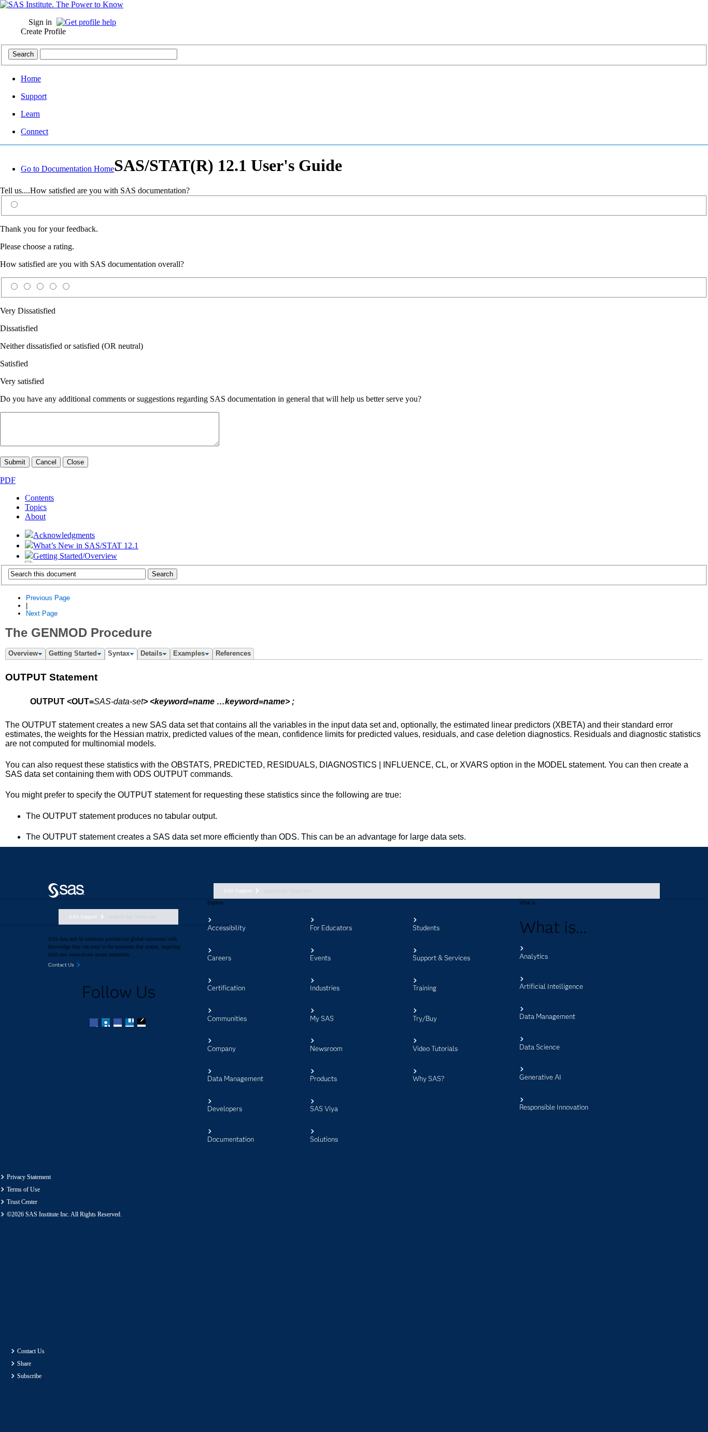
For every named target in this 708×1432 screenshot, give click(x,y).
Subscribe (29, 1376)
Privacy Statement (29, 1177)
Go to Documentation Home (67, 168)
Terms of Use (23, 1189)
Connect (34, 131)
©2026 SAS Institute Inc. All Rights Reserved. (64, 1214)
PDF (8, 480)
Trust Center (22, 1202)
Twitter (107, 1023)
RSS (142, 1023)
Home (31, 78)
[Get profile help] (89, 22)
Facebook (95, 1023)
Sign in (40, 22)
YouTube (130, 1023)
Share (24, 1363)
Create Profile (43, 31)
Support (34, 96)
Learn (30, 113)
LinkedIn (119, 1023)
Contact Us (31, 1351)
